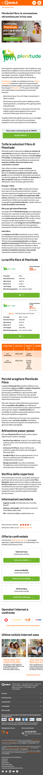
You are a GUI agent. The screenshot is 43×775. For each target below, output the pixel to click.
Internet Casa (22, 552)
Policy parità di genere (7, 764)
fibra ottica (16, 88)
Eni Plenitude (6, 81)
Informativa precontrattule (8, 766)
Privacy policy (5, 759)
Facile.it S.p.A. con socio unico (33, 752)
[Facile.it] (11, 4)
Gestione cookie (5, 762)
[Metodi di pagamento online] (21, 719)
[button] (2, 3)
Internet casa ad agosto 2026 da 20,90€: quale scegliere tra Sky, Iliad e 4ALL (12, 661)
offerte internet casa (19, 540)
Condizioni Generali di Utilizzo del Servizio (11, 757)
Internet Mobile (21, 570)
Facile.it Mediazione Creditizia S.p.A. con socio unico (18, 747)
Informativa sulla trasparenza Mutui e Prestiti (12, 768)
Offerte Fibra (21, 589)
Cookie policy (5, 760)
